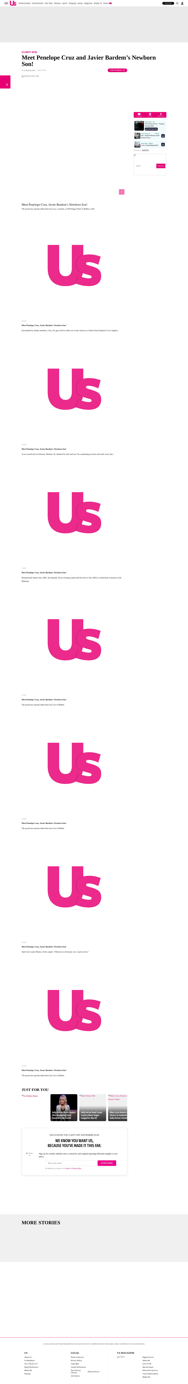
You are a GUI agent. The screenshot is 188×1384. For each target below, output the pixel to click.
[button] (177, 3)
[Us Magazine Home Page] (13, 3)
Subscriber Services (150, 1370)
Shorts (105, 3)
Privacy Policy (76, 1168)
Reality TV (98, 3)
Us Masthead (29, 1360)
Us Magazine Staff (29, 70)
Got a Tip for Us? (31, 1364)
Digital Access (148, 1357)
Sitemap (27, 1374)
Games (80, 3)
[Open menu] (6, 3)
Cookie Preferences (78, 1367)
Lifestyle (57, 3)
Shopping (72, 3)
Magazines (88, 3)
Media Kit (28, 1370)
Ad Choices (75, 1376)
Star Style (49, 3)
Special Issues (148, 1367)
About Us (28, 1357)
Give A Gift (147, 1364)
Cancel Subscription (150, 1374)
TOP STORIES (116, 70)
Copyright (75, 1364)
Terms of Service (77, 1357)
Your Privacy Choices (76, 1371)
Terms (67, 1168)
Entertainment (38, 3)
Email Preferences (31, 1367)
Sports (64, 3)
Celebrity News (24, 3)
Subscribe (168, 3)
